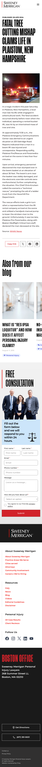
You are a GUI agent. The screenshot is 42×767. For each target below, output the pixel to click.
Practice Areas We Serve (17, 560)
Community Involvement (17, 570)
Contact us (5, 751)
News (8, 592)
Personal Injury (12, 355)
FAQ (7, 588)
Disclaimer (10, 606)
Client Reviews (12, 623)
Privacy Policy (6, 754)
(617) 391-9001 (23, 737)
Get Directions (22, 727)
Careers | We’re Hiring (15, 574)
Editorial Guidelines (14, 602)
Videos (8, 599)
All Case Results (12, 620)
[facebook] (7, 638)
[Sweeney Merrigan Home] (11, 4)
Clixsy (18, 763)
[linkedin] (25, 638)
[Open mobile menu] (38, 4)
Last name (27, 448)
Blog (7, 595)
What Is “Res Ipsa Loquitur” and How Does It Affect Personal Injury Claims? (17, 335)
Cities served (11, 564)
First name (9, 448)
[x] (19, 638)
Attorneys (10, 567)
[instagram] (13, 638)
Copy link (11, 244)
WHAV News (16, 231)
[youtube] (31, 638)
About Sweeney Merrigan (17, 557)
